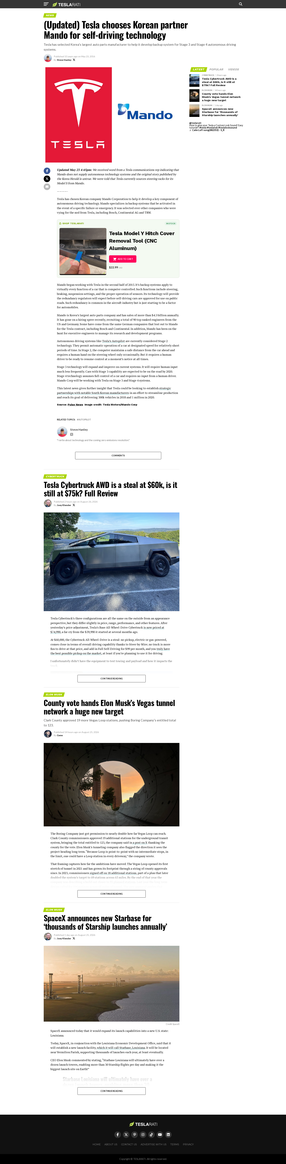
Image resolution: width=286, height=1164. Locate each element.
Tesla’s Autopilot (113, 341)
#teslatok (212, 127)
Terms (174, 1144)
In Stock (170, 223)
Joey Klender (64, 505)
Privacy (188, 1144)
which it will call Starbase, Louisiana (121, 1048)
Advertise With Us (154, 1144)
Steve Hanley (64, 59)
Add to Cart (125, 259)
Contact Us (129, 1144)
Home (97, 1144)
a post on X (139, 842)
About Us (110, 1144)
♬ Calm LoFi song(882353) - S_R (206, 130)
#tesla (202, 127)
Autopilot (84, 420)
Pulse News (75, 404)
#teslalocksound (227, 127)
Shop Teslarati (73, 223)
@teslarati (195, 123)
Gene (60, 735)
